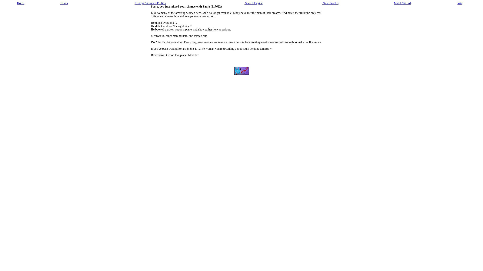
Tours (64, 3)
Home (20, 3)
